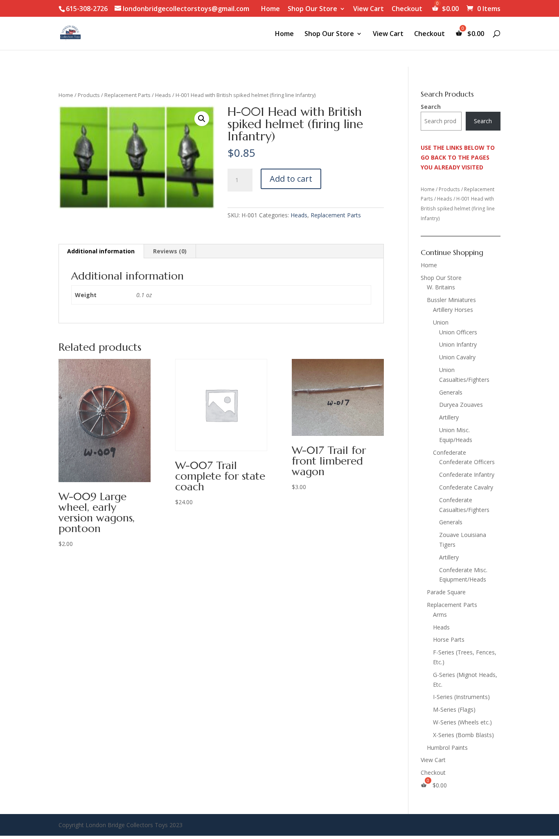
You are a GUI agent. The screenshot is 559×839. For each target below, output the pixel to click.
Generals (450, 392)
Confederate (449, 452)
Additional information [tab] (101, 251)
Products (89, 95)
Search (431, 107)
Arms (440, 614)
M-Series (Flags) (454, 709)
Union (441, 322)
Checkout (407, 9)
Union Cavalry (457, 357)
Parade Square (446, 592)
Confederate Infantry (466, 474)
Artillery (449, 417)
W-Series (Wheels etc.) (462, 722)
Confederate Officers (467, 462)
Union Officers (458, 332)
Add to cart (291, 178)
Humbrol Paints (447, 747)
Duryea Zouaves (461, 404)
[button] (201, 118)
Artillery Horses (453, 309)
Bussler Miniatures (451, 300)
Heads (163, 95)
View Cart (368, 9)
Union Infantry (458, 344)
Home (270, 9)
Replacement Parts (127, 95)
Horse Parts (448, 639)
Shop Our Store (312, 9)
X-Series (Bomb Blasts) (463, 735)
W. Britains (441, 287)
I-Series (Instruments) (461, 697)
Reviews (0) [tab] (170, 251)
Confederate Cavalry (466, 487)
